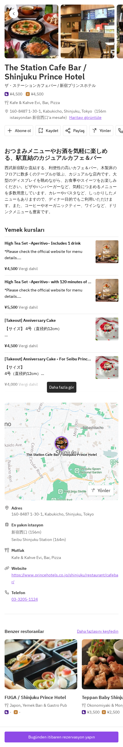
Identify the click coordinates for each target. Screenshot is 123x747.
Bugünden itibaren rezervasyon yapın (61, 737)
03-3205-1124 (24, 599)
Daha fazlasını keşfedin (97, 631)
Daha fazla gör (61, 387)
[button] (13, 13)
